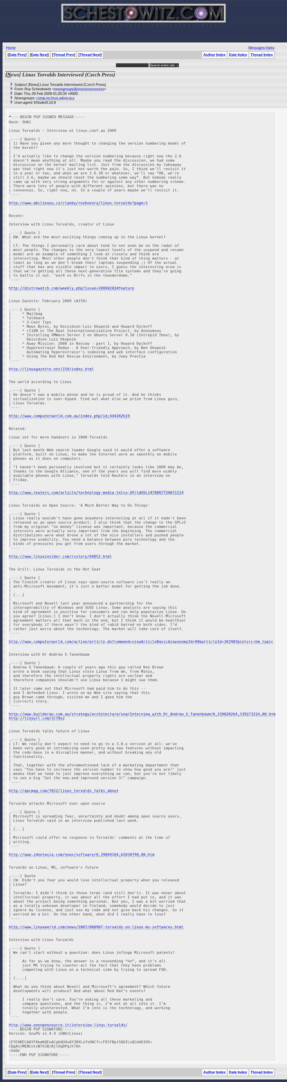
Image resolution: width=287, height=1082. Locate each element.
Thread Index (261, 55)
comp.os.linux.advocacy (55, 98)
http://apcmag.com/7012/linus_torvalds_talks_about (64, 791)
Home (11, 48)
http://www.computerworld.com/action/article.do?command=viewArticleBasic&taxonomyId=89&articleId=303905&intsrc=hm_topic (141, 642)
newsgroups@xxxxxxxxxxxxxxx (79, 89)
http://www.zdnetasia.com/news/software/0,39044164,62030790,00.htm (81, 854)
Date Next (39, 55)
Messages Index (261, 48)
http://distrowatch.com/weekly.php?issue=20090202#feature (71, 288)
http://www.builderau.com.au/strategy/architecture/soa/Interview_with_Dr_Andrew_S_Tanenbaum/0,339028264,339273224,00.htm (142, 714)
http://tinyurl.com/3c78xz (37, 718)
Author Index (214, 55)
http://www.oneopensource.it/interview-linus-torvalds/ (68, 1025)
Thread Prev (63, 55)
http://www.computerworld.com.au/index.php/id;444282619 (69, 416)
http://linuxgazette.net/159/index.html (51, 369)
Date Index (238, 55)
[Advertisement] (143, 31)
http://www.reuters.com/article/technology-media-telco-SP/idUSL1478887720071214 (96, 492)
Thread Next (90, 55)
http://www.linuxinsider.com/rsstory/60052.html (60, 556)
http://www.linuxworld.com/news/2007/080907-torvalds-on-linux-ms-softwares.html (96, 927)
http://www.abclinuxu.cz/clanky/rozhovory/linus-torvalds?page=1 (78, 203)
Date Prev (17, 55)
